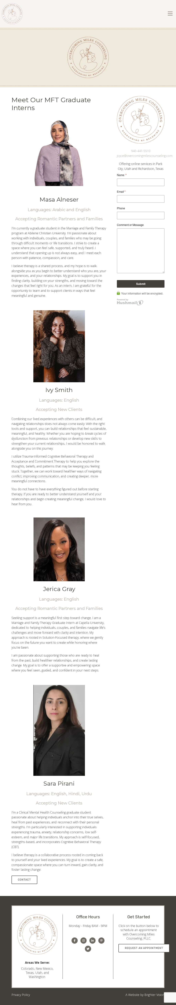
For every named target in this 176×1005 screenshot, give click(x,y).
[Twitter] (88, 949)
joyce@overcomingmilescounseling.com (144, 156)
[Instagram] (83, 940)
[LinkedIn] (92, 940)
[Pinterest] (101, 940)
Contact (24, 879)
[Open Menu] (170, 14)
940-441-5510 (140, 151)
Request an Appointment (144, 948)
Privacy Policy (21, 995)
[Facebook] (75, 940)
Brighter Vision (154, 995)
